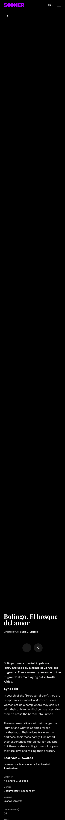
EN (49, 5)
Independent (28, 790)
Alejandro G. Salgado (27, 631)
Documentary (11, 790)
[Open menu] (59, 5)
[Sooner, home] (14, 5)
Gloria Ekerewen (13, 801)
